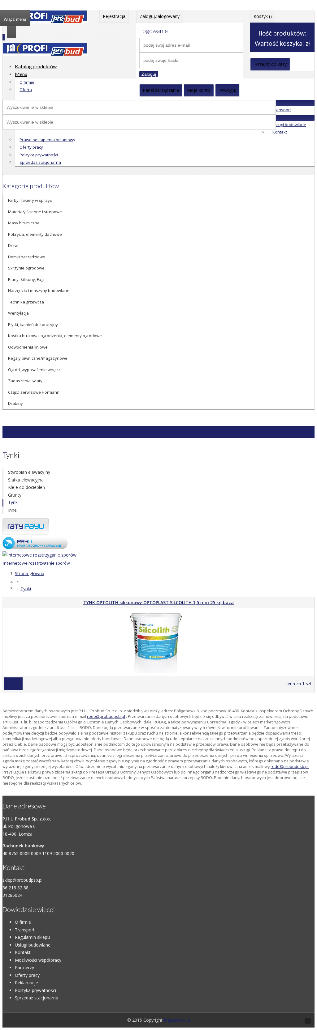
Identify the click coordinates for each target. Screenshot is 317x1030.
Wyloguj (228, 90)
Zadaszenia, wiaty (25, 381)
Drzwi (13, 245)
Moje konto (199, 90)
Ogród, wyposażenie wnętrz (34, 369)
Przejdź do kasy (271, 64)
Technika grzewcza (26, 302)
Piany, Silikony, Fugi (26, 279)
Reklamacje (26, 982)
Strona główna (29, 573)
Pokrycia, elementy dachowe (35, 234)
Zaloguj (148, 74)
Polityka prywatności (39, 155)
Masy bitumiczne (24, 223)
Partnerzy (24, 967)
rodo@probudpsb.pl (106, 716)
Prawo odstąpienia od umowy (47, 139)
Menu (21, 74)
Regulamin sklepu (32, 937)
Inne (12, 510)
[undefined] (45, 54)
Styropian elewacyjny (29, 472)
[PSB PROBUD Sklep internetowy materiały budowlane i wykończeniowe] (45, 22)
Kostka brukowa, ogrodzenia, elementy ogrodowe (55, 335)
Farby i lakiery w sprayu (30, 200)
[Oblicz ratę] (34, 547)
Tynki (13, 502)
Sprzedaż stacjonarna (40, 162)
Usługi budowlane (289, 124)
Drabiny (15, 403)
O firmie (27, 82)
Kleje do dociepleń (26, 487)
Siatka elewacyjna (26, 480)
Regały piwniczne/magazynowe (37, 358)
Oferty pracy (31, 147)
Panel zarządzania (161, 90)
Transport (281, 109)
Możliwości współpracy (38, 960)
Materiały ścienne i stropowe (35, 211)
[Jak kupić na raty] (25, 533)
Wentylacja (18, 313)
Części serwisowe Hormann (33, 392)
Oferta (26, 89)
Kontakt (279, 132)
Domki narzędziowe (26, 257)
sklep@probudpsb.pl (22, 880)
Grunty (14, 495)
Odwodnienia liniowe (28, 347)
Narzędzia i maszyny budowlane (38, 290)
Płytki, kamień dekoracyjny (33, 324)
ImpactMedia (177, 1020)
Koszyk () (263, 16)
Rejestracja (114, 16)
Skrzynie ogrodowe (26, 268)
